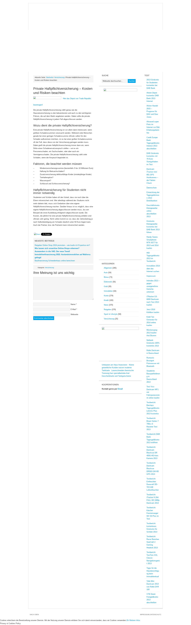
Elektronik (108, 282)
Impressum (151, 276)
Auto (106, 272)
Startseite (49, 77)
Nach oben (34, 614)
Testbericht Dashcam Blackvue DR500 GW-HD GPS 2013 (153, 468)
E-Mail (73, 309)
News (33, 21)
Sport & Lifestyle (110, 314)
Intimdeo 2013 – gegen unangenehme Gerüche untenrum (153, 286)
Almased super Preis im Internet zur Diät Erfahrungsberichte (153, 127)
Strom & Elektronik (82, 21)
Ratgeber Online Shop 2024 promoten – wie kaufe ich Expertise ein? (62, 245)
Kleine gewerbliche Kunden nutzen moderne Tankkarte (118, 367)
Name (73, 304)
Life (63, 27)
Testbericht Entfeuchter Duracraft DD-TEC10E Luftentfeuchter (153, 484)
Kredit (142, 21)
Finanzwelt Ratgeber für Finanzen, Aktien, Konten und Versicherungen (95, 11)
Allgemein (108, 268)
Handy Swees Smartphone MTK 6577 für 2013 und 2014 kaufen (152, 242)
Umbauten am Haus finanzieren (114, 365)
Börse (63, 21)
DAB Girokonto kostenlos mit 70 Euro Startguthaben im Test (153, 158)
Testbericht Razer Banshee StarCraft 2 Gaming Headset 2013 (153, 542)
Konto (106, 296)
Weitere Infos (134, 620)
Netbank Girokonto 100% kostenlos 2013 (153, 343)
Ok (127, 620)
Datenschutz (152, 188)
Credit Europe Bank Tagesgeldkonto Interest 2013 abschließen (153, 143)
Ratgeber (107, 309)
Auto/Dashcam (48, 21)
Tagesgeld (51, 27)
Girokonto (129, 21)
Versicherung (59, 77)
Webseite (74, 314)
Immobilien (113, 21)
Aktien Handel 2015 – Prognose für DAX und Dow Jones (152, 111)
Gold (100, 21)
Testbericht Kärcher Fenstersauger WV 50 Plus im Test (153, 513)
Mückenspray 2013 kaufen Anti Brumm (152, 333)
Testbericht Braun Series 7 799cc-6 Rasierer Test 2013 (153, 424)
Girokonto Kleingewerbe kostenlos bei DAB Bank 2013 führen (153, 226)
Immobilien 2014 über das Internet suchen (153, 268)
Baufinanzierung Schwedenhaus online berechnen (55, 261)
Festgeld (35, 27)
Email (120, 389)
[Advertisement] (95, 50)
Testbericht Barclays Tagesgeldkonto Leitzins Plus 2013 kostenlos (153, 408)
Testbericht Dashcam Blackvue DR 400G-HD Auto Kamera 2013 (152, 452)
